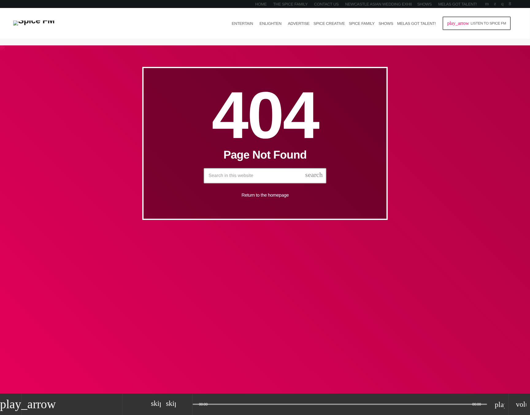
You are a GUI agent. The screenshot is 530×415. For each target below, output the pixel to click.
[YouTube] (487, 4)
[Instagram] (502, 4)
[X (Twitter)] (495, 4)
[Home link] (34, 23)
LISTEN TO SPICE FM (476, 23)
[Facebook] (510, 4)
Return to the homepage (265, 195)
